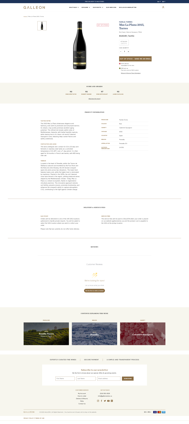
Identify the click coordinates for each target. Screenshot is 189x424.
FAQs (82, 401)
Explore (85, 7)
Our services (111, 7)
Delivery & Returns (82, 398)
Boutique (73, 7)
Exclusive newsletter (127, 7)
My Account (82, 393)
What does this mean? (95, 98)
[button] (41, 25)
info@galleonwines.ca (105, 396)
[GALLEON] (34, 8)
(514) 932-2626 (105, 393)
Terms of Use (39, 418)
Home (25, 16)
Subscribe (128, 378)
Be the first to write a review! (94, 291)
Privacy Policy (29, 418)
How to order (82, 396)
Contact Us (82, 403)
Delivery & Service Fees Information (131, 73)
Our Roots (97, 7)
